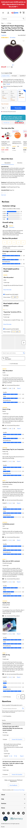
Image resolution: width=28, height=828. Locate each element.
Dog (2, 23)
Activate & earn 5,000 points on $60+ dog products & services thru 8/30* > (13, 4)
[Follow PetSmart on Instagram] (8, 813)
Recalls (2, 826)
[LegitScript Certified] (5, 818)
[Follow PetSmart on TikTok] (18, 813)
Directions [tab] (19, 163)
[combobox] (13, 18)
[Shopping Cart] (23, 13)
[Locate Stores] (20, 13)
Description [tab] (7, 163)
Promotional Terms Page (19, 789)
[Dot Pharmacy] (17, 819)
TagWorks (3, 35)
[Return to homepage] (15, 13)
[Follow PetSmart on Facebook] (3, 813)
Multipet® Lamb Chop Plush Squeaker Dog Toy (6, 143)
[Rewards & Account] (8, 13)
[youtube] (23, 813)
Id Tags (9, 23)
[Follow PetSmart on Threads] (13, 813)
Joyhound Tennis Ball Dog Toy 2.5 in (16, 142)
